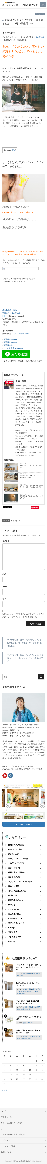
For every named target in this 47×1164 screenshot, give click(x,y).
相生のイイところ (15, 918)
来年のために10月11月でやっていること (31, 466)
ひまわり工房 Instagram (13, 348)
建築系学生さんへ (15, 900)
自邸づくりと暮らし (12, 501)
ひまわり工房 (39, 37)
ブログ (3, 1129)
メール (5, 586)
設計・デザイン (14, 868)
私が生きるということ (12, 471)
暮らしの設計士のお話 (17, 891)
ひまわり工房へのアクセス (12, 1123)
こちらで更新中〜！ (21, 334)
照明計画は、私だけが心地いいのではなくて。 (31, 497)
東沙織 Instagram (10, 342)
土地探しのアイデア (16, 863)
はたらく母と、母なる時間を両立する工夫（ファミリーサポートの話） (31, 486)
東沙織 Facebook (10, 339)
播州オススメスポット (17, 845)
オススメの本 (13, 909)
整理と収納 (12, 895)
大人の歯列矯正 (14, 914)
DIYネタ (11, 928)
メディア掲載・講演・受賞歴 (12, 1134)
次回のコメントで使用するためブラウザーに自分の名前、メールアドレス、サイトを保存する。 (23, 615)
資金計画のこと (14, 877)
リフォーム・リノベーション (20, 882)
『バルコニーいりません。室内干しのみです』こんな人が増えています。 (28, 967)
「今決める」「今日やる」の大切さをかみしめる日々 (31, 476)
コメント (6, 541)
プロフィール (6, 1117)
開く (13, 150)
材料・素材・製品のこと (18, 872)
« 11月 (4, 1090)
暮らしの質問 (13, 886)
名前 (4, 574)
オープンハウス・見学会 (18, 859)
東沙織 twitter (8, 345)
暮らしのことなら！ (10, 310)
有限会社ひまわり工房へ (12, 313)
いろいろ (11, 941)
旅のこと (11, 905)
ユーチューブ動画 (8, 1146)
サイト (5, 599)
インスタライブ (40, 14)
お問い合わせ (6, 1152)
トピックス (5, 1140)
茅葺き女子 (12, 932)
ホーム (3, 1111)
